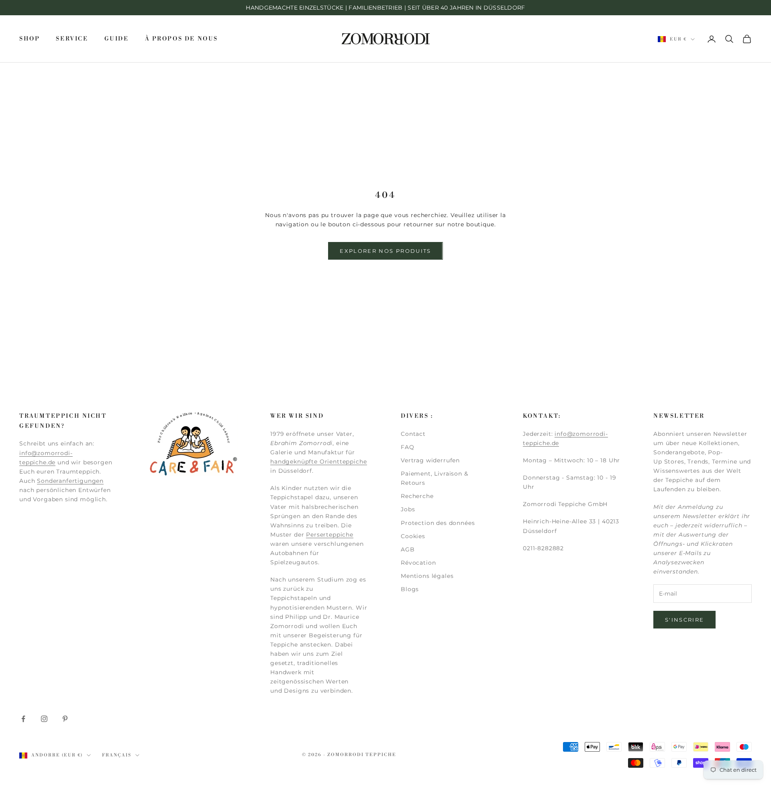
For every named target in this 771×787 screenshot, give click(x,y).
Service (72, 39)
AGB (408, 549)
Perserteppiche (329, 534)
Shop (29, 39)
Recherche (417, 496)
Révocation (418, 562)
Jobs (408, 509)
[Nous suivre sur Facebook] (23, 719)
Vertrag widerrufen (430, 460)
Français (116, 755)
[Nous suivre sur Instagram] (44, 719)
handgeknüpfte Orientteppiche (318, 461)
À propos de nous (181, 39)
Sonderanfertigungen (70, 480)
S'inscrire (684, 619)
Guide (116, 39)
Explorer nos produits (385, 251)
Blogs (410, 589)
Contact (413, 433)
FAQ (407, 447)
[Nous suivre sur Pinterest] (65, 719)
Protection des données (438, 523)
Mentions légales (427, 576)
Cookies (413, 536)
